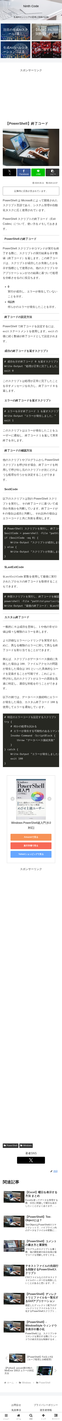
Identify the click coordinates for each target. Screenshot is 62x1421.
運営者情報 (46, 1410)
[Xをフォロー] (31, 1160)
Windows (27, 1145)
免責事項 (16, 1410)
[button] (52, 172)
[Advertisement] (31, 94)
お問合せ (16, 1405)
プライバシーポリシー (46, 1405)
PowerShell (12, 1145)
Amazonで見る (31, 837)
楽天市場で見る (31, 845)
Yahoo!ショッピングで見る (31, 854)
